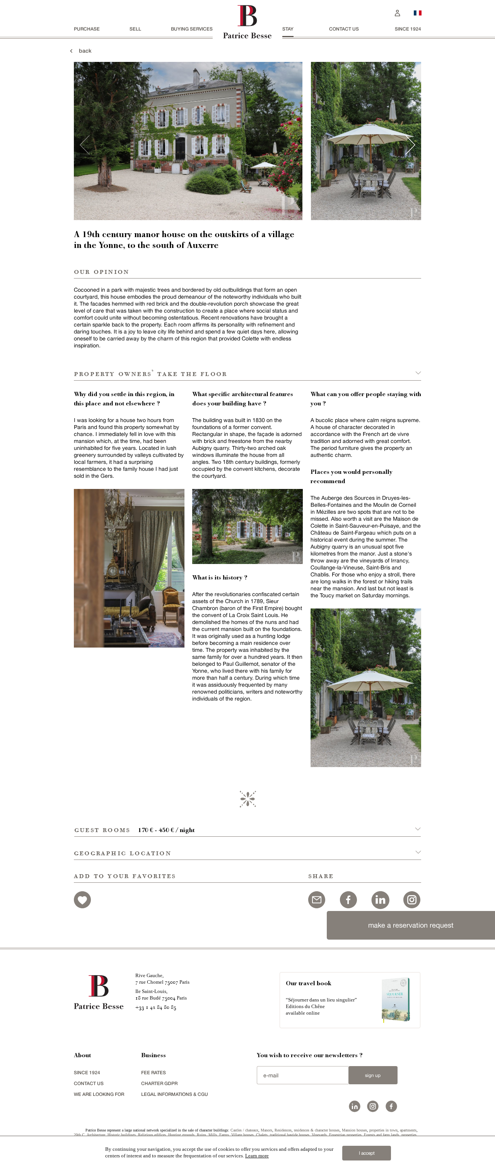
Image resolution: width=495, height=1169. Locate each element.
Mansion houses (354, 1130)
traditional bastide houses (289, 1135)
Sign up (373, 1075)
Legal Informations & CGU (174, 1094)
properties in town (383, 1130)
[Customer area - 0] (397, 12)
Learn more (257, 1156)
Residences (283, 1130)
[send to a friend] (316, 899)
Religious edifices (152, 1135)
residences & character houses (317, 1130)
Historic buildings (122, 1135)
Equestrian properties (345, 1135)
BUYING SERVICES (192, 29)
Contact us (344, 29)
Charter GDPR (159, 1083)
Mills (212, 1135)
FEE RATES (153, 1072)
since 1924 (408, 29)
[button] (247, 825)
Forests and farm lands (381, 1135)
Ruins (201, 1135)
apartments (408, 1130)
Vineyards (319, 1135)
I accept (367, 1153)
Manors (266, 1130)
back (83, 50)
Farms (224, 1135)
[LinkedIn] (380, 899)
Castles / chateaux (244, 1130)
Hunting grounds (181, 1135)
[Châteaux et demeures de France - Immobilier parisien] (418, 12)
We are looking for (99, 1094)
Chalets (262, 1135)
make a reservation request (411, 925)
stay (288, 29)
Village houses (242, 1135)
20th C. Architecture (89, 1135)
